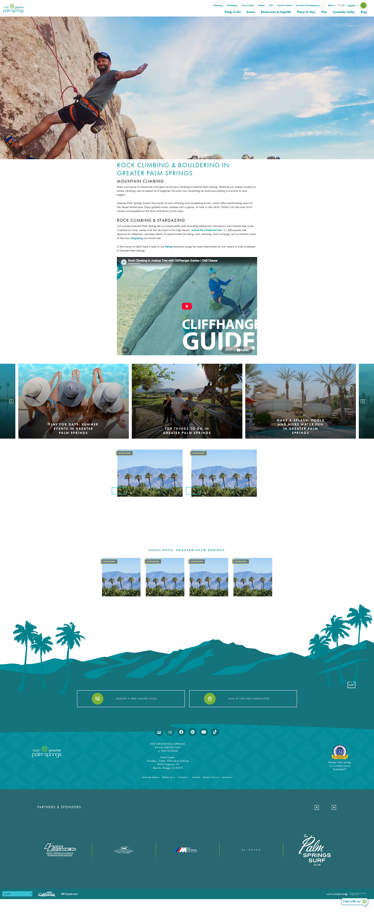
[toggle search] (363, 5)
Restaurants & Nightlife (276, 12)
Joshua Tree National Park (206, 230)
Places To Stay (306, 12)
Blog (364, 12)
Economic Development (307, 5)
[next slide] (363, 401)
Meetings (218, 5)
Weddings (232, 5)
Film (271, 5)
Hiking (168, 246)
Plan (324, 12)
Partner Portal (284, 5)
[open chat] (355, 902)
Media (261, 5)
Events (251, 12)
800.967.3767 (173, 747)
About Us (167, 777)
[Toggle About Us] (174, 777)
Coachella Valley (344, 12)
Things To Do (233, 12)
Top (351, 685)
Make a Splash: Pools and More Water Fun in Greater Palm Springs (300, 426)
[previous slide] (11, 401)
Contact (182, 777)
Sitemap (196, 777)
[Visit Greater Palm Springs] (13, 8)
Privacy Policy (211, 777)
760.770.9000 (169, 751)
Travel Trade (248, 5)
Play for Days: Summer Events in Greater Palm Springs (73, 428)
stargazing (137, 238)
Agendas (227, 777)
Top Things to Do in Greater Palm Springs (187, 430)
